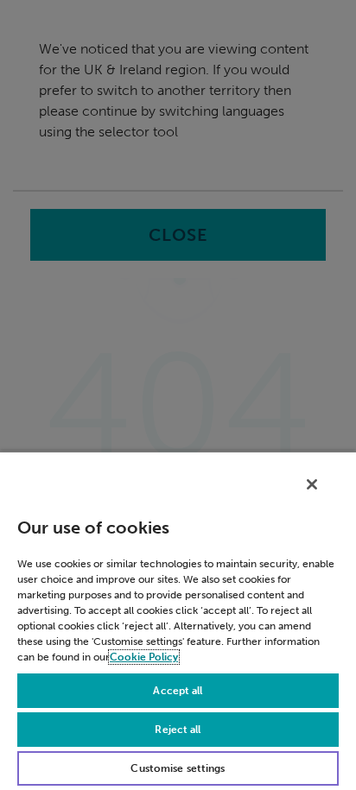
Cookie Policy (144, 657)
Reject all (177, 730)
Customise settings (177, 768)
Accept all (177, 691)
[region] (178, 620)
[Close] (312, 484)
